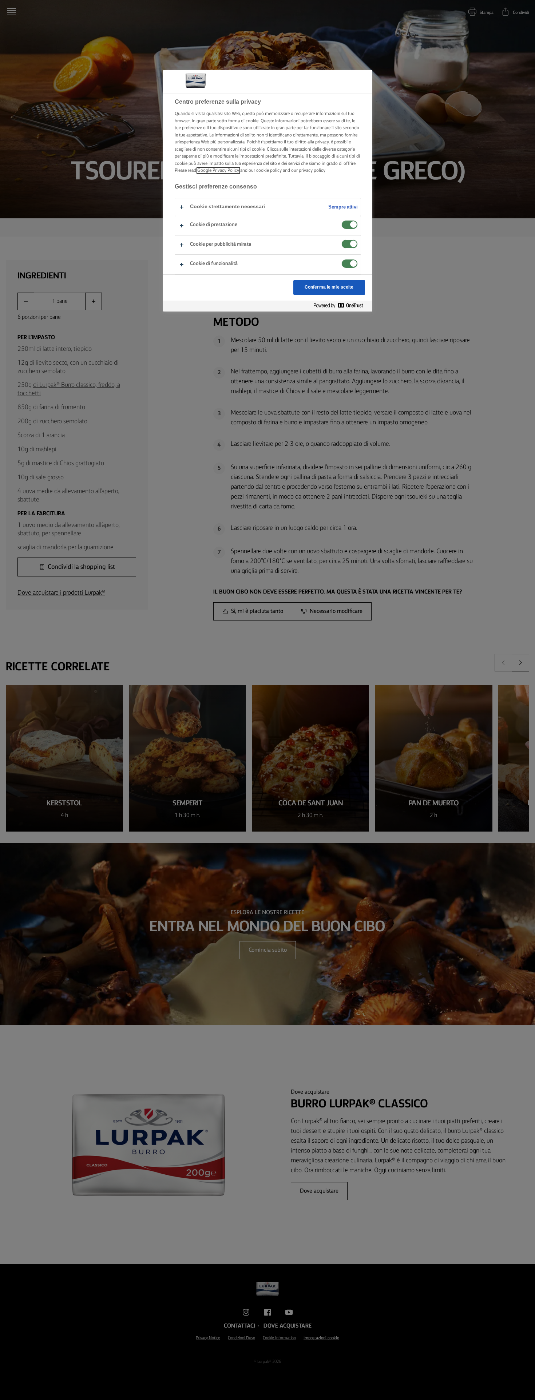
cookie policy (269, 170)
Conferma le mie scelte (329, 287)
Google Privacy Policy (218, 170)
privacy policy (312, 170)
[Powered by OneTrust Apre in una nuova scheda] (341, 305)
